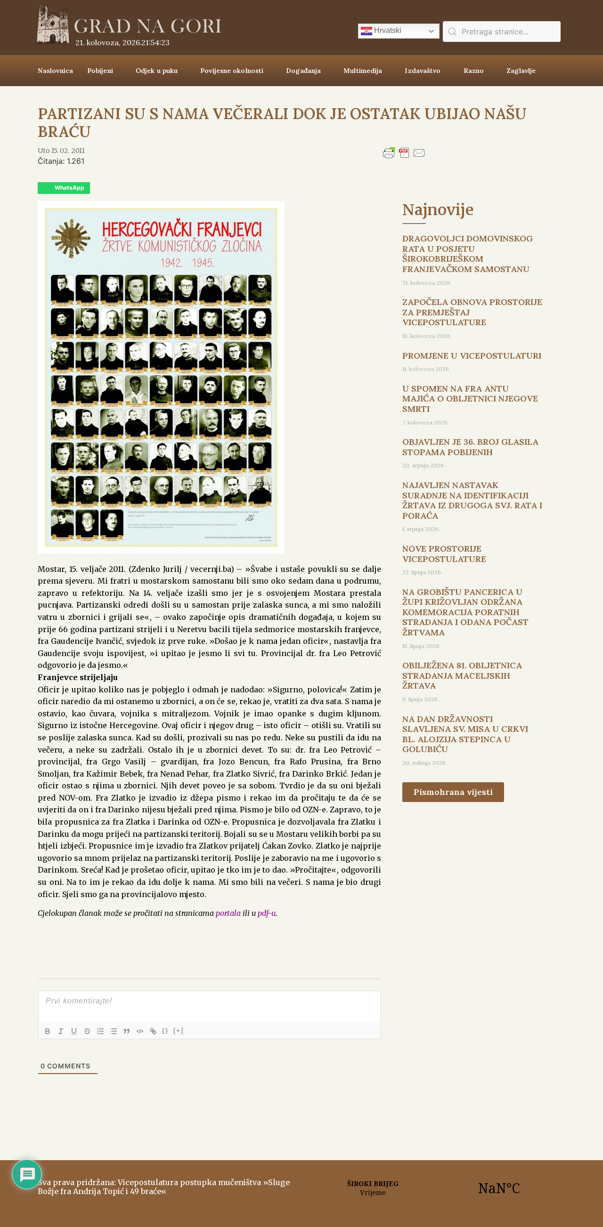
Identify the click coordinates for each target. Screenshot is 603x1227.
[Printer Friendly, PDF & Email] (404, 157)
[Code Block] (140, 1031)
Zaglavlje (521, 70)
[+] (178, 1030)
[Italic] (60, 1031)
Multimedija (362, 70)
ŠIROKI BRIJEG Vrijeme (435, 1188)
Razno (474, 70)
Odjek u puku (157, 70)
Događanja (303, 70)
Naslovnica (55, 70)
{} (165, 1030)
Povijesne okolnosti (231, 70)
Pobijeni (100, 70)
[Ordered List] (100, 1031)
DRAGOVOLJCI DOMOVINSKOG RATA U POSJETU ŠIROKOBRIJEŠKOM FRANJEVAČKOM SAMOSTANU (467, 253)
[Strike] (87, 1031)
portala (228, 913)
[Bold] (47, 1031)
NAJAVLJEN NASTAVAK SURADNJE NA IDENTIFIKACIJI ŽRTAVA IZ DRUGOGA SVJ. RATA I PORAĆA (472, 500)
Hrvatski (386, 30)
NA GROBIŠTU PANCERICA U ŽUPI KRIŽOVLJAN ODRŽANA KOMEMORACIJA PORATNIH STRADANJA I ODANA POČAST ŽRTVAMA (465, 612)
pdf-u (267, 913)
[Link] (153, 1031)
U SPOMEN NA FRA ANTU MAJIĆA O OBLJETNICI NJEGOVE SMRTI (470, 398)
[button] (64, 188)
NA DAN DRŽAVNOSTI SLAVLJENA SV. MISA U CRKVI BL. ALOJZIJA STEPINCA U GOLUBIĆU (465, 734)
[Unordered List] (113, 1031)
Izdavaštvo (422, 70)
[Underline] (74, 1031)
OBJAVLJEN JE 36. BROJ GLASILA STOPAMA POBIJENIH (470, 446)
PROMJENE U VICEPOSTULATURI (471, 355)
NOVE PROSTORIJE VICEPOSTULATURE (444, 553)
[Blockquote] (126, 1031)
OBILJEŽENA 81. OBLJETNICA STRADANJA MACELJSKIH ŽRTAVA (462, 675)
